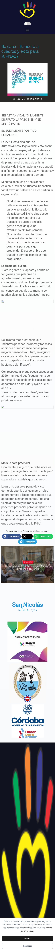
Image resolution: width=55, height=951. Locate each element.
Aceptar (27, 938)
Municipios (28, 563)
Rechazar (27, 946)
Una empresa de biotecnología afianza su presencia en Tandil (28, 567)
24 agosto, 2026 (29, 574)
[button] (27, 30)
